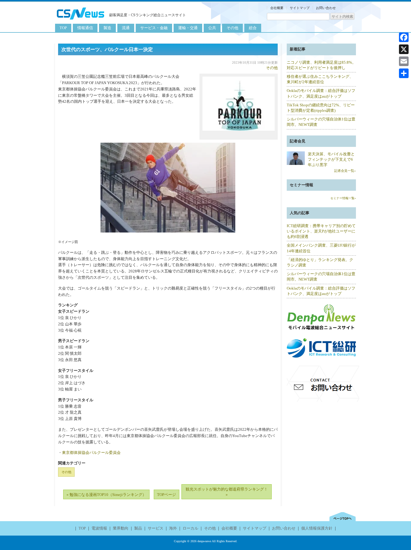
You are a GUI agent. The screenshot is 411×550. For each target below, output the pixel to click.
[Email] (404, 61)
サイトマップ (300, 8)
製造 (107, 28)
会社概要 (276, 8)
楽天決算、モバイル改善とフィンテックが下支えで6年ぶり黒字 (331, 159)
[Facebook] (404, 37)
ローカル (190, 528)
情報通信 (85, 28)
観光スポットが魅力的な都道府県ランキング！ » (227, 492)
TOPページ (166, 494)
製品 (138, 528)
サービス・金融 (154, 28)
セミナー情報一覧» (343, 198)
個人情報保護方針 (316, 528)
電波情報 (99, 528)
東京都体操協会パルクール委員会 (91, 452)
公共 (212, 28)
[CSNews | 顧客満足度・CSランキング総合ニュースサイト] (80, 20)
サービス (155, 528)
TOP (63, 28)
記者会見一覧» (345, 170)
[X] (404, 49)
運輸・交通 (188, 28)
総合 (253, 28)
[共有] (404, 73)
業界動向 (120, 528)
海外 (173, 528)
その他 (232, 28)
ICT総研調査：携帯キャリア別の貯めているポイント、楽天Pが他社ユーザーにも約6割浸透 (321, 231)
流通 (126, 28)
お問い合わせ (326, 8)
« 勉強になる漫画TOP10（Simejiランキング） (106, 494)
